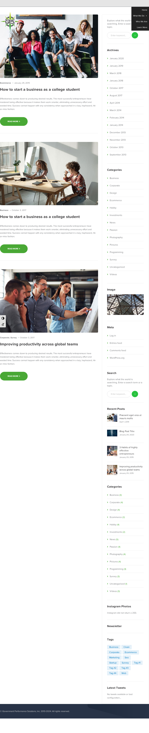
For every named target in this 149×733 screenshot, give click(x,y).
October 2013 (116, 147)
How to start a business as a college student (40, 89)
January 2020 (117, 58)
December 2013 (118, 132)
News (112, 222)
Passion (113, 230)
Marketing (114, 657)
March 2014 (115, 110)
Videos (113, 274)
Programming (116, 252)
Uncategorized (117, 267)
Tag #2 (112, 668)
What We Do (138, 16)
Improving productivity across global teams (39, 344)
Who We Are (141, 21)
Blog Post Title (126, 431)
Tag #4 (112, 673)
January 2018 (116, 80)
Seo (127, 657)
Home (144, 10)
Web (123, 673)
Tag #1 (137, 662)
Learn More (142, 27)
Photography (116, 237)
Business (4, 210)
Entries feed (116, 343)
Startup (113, 662)
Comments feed (118, 350)
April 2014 (115, 103)
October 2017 (116, 88)
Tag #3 (124, 668)
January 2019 (116, 66)
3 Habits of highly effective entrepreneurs (128, 450)
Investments (116, 215)
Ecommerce (5, 83)
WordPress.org (117, 358)
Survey (13, 337)
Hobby (113, 208)
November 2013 (118, 140)
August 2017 (116, 95)
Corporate (4, 337)
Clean (127, 647)
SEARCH (135, 394)
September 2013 (118, 154)
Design (113, 193)
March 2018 (115, 73)
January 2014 (116, 125)
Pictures (114, 245)
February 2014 (117, 117)
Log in (113, 335)
